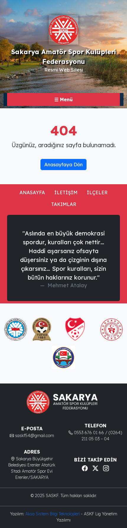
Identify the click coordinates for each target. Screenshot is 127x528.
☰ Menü (63, 99)
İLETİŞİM (65, 192)
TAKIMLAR (63, 204)
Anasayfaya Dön (63, 164)
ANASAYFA (32, 192)
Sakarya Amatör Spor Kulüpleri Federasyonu (63, 56)
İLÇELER (97, 192)
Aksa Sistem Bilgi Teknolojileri (53, 514)
